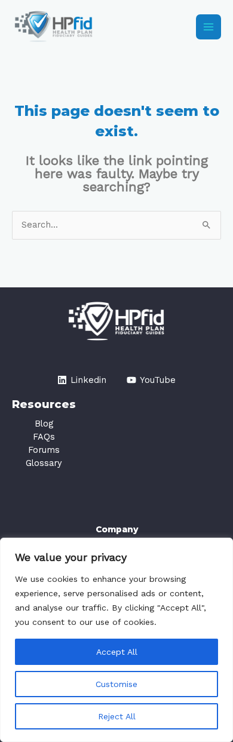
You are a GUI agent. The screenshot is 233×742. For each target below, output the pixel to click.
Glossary (44, 463)
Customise (116, 684)
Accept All (116, 652)
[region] (116, 640)
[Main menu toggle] (208, 26)
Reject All (117, 716)
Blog (44, 423)
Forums (44, 449)
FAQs (44, 436)
